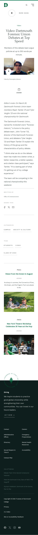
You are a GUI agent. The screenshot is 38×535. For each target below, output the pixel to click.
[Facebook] (5, 528)
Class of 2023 (10, 253)
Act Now (8, 415)
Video (18, 245)
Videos (19, 25)
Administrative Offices (9, 436)
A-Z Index (7, 512)
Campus (7, 229)
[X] (10, 528)
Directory (7, 442)
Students (8, 245)
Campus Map (8, 458)
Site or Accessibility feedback (14, 517)
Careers (24, 429)
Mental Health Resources (26, 443)
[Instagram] (14, 528)
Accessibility (26, 450)
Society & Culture (22, 229)
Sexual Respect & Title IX (9, 451)
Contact (6, 429)
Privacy (6, 507)
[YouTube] (19, 528)
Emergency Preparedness (26, 436)
